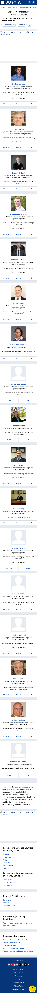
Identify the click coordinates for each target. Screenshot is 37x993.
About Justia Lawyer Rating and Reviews (18, 951)
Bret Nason (18, 465)
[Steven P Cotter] (18, 582)
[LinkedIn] (9, 964)
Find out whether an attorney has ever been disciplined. (17, 924)
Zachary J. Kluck (18, 173)
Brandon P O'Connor (18, 761)
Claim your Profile (9, 945)
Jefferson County (9, 882)
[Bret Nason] (18, 454)
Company (18, 976)
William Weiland (18, 720)
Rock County (7, 880)
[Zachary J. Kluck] (18, 162)
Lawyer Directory (12, 7)
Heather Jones (18, 426)
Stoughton (7, 857)
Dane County (8, 885)
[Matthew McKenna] (18, 248)
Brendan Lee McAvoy (19, 214)
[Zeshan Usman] (18, 73)
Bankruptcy (7, 900)
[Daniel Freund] (18, 667)
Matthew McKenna (18, 260)
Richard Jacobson (18, 384)
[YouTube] (12, 964)
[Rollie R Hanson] (18, 537)
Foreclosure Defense (25, 7)
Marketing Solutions (18, 989)
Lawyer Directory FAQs (11, 943)
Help (18, 979)
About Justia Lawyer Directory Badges (17, 940)
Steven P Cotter (18, 594)
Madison (6, 854)
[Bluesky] (23, 964)
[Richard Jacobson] (18, 373)
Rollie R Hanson (18, 548)
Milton (5, 860)
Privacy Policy (18, 986)
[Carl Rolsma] (18, 118)
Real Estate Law (9, 906)
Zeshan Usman (18, 84)
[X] (25, 964)
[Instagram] (17, 964)
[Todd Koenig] (18, 497)
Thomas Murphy (18, 303)
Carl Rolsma (18, 129)
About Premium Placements (13, 948)
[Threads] (20, 964)
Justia (3, 7)
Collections (7, 903)
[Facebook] (14, 964)
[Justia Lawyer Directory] (28, 964)
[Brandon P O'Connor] (18, 750)
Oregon (6, 868)
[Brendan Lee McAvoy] (18, 203)
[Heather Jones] (18, 414)
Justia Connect (18, 969)
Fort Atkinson (8, 866)
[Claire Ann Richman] (18, 333)
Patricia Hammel (18, 635)
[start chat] (32, 989)
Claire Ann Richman (18, 345)
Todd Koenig (18, 509)
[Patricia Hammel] (18, 624)
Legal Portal (18, 972)
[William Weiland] (18, 709)
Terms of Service (18, 982)
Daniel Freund (18, 679)
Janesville (6, 863)
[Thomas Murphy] (18, 292)
